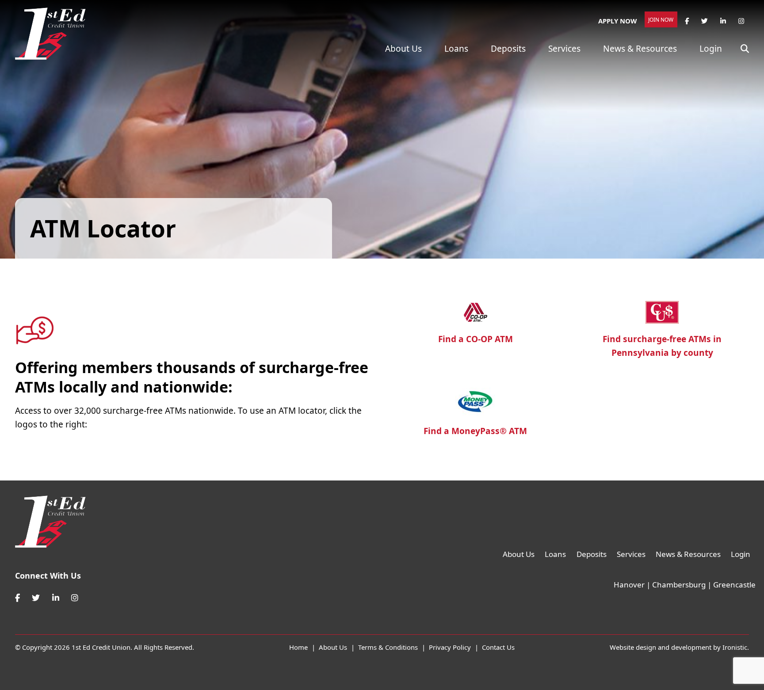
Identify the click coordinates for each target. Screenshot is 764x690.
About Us (403, 48)
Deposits (508, 48)
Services (564, 48)
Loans (456, 48)
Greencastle (734, 584)
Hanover (629, 584)
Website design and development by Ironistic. (679, 647)
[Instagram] (74, 597)
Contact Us (498, 647)
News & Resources (640, 48)
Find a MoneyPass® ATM (475, 431)
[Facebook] (17, 597)
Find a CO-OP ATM (475, 339)
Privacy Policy (450, 647)
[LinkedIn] (55, 597)
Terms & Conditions (388, 647)
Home (298, 647)
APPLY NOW (617, 20)
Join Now (660, 19)
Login (710, 48)
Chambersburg (679, 584)
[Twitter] (36, 597)
